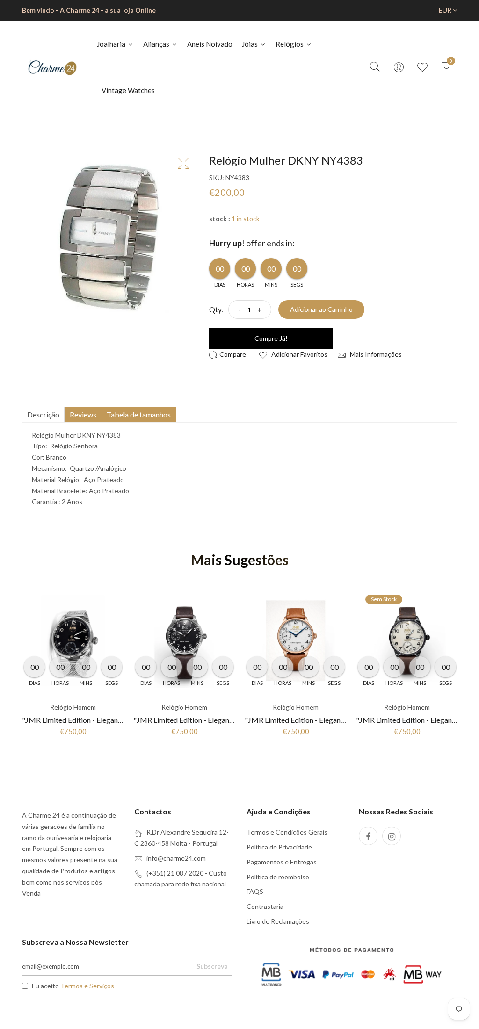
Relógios (290, 44)
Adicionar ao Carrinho (321, 309)
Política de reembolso (278, 877)
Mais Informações (375, 354)
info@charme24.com (176, 858)
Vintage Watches (128, 90)
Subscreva (212, 966)
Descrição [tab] (43, 414)
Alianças (157, 44)
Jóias (250, 44)
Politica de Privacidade (279, 847)
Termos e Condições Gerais (287, 832)
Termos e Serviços (87, 986)
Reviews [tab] (83, 414)
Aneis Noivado (209, 44)
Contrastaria (265, 906)
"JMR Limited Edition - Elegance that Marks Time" (103, 719)
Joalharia (112, 44)
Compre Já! (271, 338)
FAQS (255, 891)
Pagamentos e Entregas (282, 862)
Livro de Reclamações (278, 921)
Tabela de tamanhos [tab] (139, 414)
